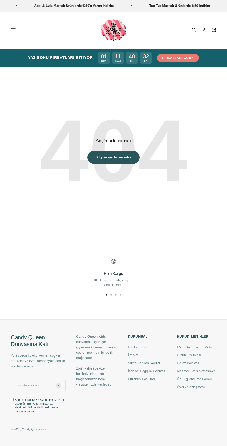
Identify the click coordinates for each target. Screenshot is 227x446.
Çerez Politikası (188, 363)
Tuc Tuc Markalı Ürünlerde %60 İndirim (175, 6)
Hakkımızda (137, 347)
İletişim (133, 355)
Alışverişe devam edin (113, 157)
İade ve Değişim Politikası (147, 371)
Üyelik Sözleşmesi (191, 387)
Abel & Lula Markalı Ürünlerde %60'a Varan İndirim (70, 6)
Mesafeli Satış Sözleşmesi (196, 371)
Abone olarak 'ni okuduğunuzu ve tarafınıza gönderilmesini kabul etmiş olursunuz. (39, 405)
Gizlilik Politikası (189, 355)
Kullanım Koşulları (141, 379)
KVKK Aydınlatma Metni (46, 399)
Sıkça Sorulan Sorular (144, 363)
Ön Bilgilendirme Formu (194, 379)
